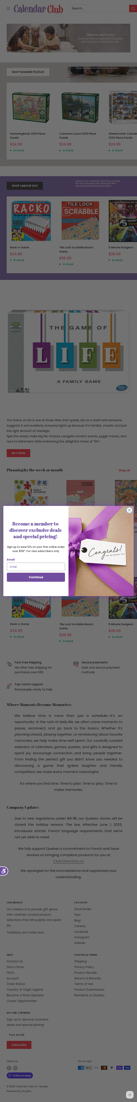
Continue (36, 577)
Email (11, 560)
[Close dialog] (129, 510)
